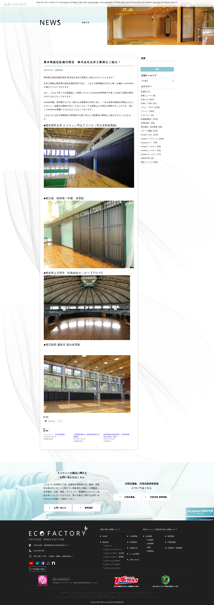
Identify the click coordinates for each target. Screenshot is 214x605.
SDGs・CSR (146, 103)
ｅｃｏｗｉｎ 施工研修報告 (54, 434)
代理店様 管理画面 (175, 548)
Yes (172, 2)
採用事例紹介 (146, 119)
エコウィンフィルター (112, 564)
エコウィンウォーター (112, 568)
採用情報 (171, 536)
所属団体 (149, 551)
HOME (105, 536)
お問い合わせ (134, 560)
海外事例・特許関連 (149, 127)
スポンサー (145, 115)
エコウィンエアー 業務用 (113, 557)
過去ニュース (146, 162)
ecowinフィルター (148, 146)
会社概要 (148, 536)
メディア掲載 (146, 131)
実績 (147, 547)
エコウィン (107, 546)
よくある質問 (134, 554)
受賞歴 (143, 92)
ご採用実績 (134, 536)
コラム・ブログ (147, 107)
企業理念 (149, 540)
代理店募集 (172, 542)
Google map (38, 569)
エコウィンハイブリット (112, 549)
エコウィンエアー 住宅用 (113, 553)
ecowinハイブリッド (149, 139)
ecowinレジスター (148, 150)
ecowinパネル (146, 135)
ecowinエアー (146, 143)
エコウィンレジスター (112, 561)
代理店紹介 (59, 70)
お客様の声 (134, 548)
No (176, 2)
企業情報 (149, 543)
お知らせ (144, 99)
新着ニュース (146, 96)
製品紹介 (106, 542)
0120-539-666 (38, 551)
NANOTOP (145, 158)
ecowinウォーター (148, 154)
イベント (144, 111)
